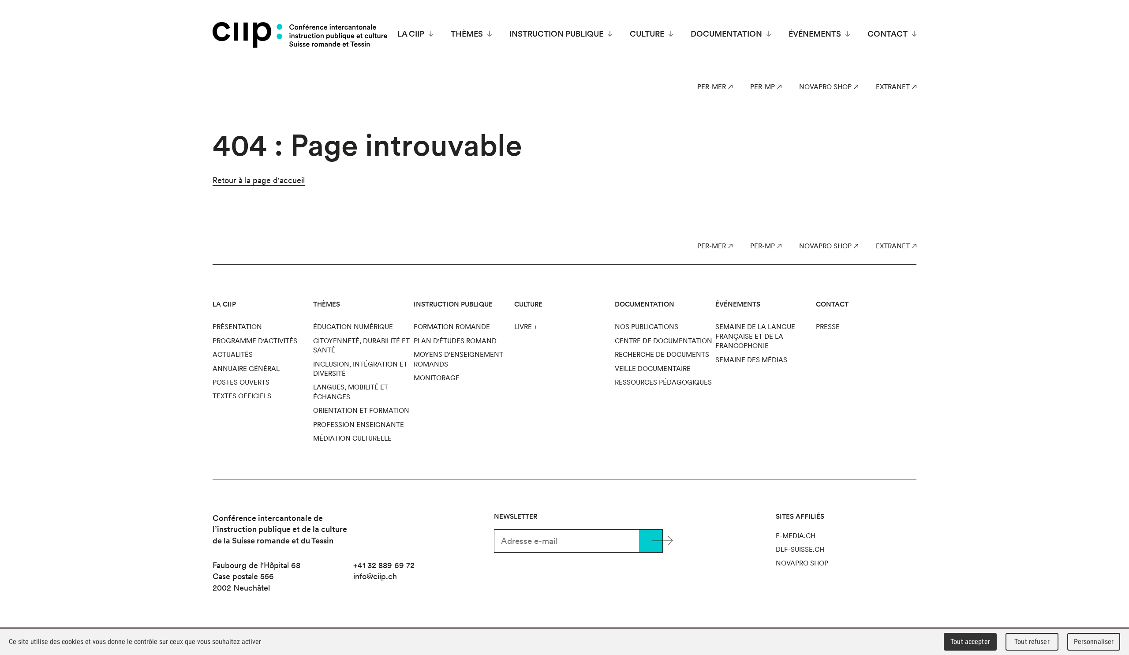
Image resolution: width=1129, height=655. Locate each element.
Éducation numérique (353, 327)
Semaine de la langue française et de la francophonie (755, 336)
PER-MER (711, 87)
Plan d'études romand (455, 341)
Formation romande (452, 327)
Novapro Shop (825, 87)
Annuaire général (246, 369)
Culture (647, 33)
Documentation (726, 33)
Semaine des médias (751, 360)
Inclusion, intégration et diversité (360, 369)
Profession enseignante (358, 425)
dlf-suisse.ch (800, 550)
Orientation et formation (361, 411)
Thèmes (467, 33)
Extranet (893, 87)
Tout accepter (970, 641)
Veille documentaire (653, 369)
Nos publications (646, 327)
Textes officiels (242, 396)
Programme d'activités (255, 341)
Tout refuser (1032, 641)
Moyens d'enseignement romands (458, 359)
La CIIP (410, 33)
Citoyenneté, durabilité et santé (361, 345)
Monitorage (437, 378)
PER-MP (762, 87)
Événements (815, 33)
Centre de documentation (663, 341)
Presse (828, 327)
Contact (887, 33)
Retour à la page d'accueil (259, 180)
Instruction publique (556, 33)
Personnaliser (1094, 641)
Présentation (237, 327)
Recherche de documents (662, 355)
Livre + (525, 327)
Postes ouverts (241, 382)
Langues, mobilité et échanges (350, 391)
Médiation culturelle (352, 438)
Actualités (233, 355)
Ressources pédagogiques (663, 382)
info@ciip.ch (375, 576)
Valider (651, 541)
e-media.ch (795, 536)
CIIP (247, 35)
